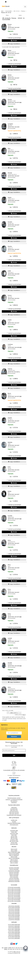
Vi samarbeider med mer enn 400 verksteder (14, 770)
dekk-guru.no (16, 951)
